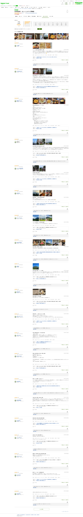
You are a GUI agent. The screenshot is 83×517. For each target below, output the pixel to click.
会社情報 (18, 514)
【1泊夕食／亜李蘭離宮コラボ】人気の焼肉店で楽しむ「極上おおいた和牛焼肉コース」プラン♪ (47, 423)
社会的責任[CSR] (28, 514)
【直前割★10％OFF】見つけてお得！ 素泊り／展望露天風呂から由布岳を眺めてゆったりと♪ (47, 86)
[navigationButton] (67, 36)
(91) (34, 16)
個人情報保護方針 (22, 514)
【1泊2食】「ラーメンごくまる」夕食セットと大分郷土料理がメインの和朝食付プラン (46, 127)
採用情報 (32, 514)
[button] (16, 36)
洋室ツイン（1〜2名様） (39, 407)
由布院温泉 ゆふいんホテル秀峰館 (24, 11)
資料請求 (38, 514)
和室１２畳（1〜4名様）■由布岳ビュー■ (41, 87)
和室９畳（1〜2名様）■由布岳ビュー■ (40, 204)
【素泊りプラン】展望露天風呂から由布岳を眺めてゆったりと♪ (43, 341)
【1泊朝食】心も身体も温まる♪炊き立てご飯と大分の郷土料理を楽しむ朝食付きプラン (46, 203)
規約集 (35, 514)
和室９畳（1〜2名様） (39, 128)
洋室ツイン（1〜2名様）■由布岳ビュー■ (41, 278)
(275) (45, 16)
